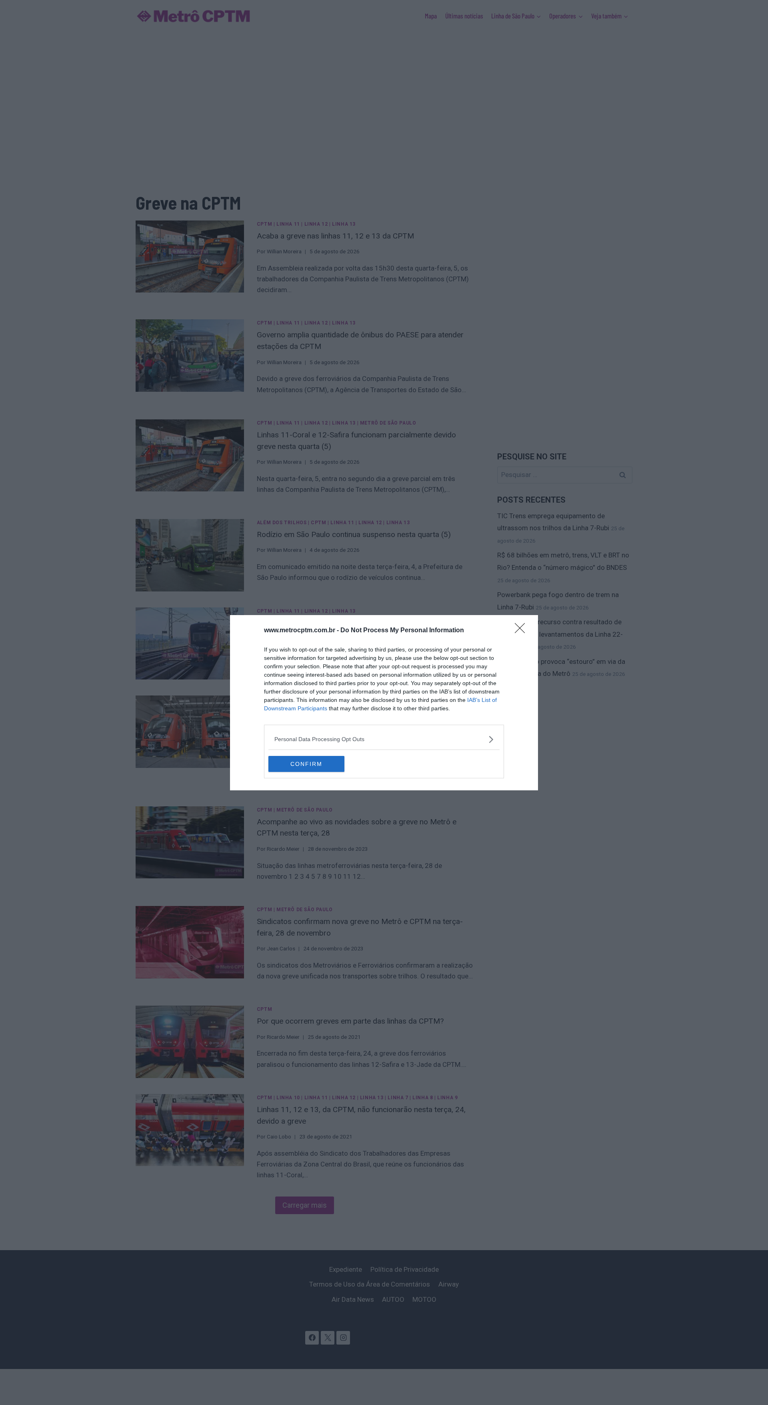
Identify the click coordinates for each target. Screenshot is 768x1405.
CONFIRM (306, 764)
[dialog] (384, 702)
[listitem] (384, 739)
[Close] (522, 630)
